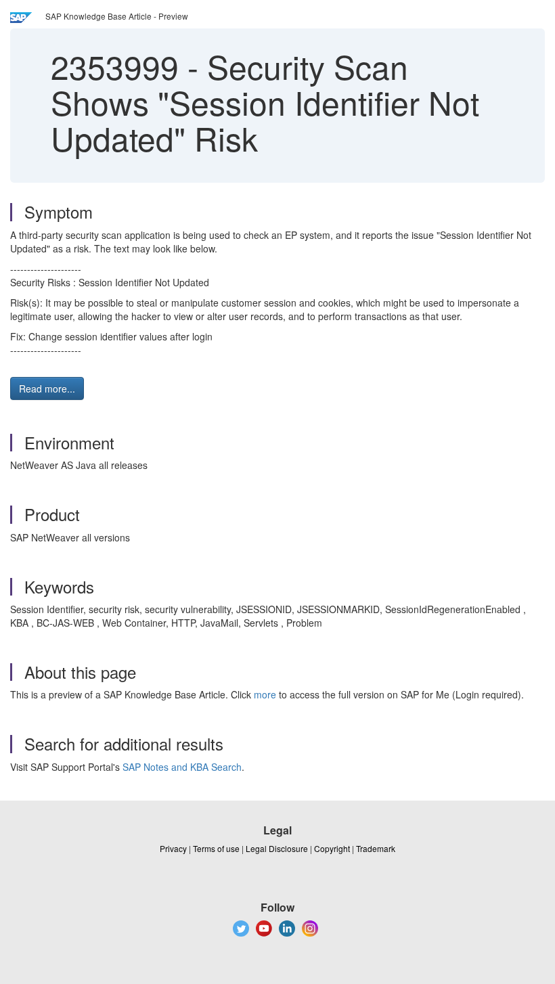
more (265, 694)
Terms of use (216, 848)
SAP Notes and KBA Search (182, 767)
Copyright (332, 848)
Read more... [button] (47, 388)
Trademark (375, 848)
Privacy (173, 848)
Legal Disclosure (277, 848)
